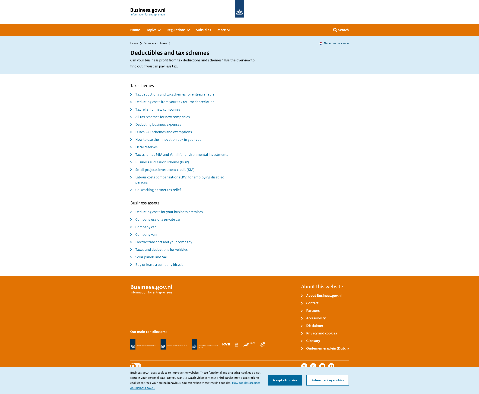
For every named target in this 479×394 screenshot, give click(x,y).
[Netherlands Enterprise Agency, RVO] (142, 344)
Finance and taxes (155, 43)
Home (134, 43)
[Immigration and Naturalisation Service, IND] (204, 344)
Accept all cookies (285, 380)
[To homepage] (239, 9)
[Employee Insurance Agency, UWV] (262, 344)
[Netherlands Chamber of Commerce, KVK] (226, 344)
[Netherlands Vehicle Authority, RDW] (249, 344)
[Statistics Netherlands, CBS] (236, 344)
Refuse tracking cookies (327, 380)
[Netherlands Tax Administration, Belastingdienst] (174, 344)
